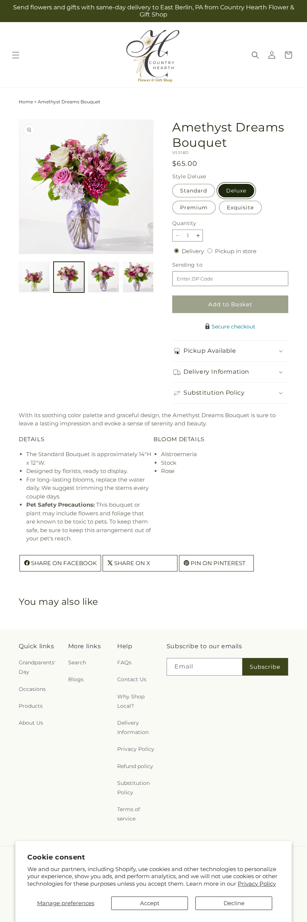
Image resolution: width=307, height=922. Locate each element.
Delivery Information (133, 727)
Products (31, 706)
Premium (194, 207)
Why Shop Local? (131, 701)
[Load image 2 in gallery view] (69, 277)
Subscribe (265, 666)
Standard (193, 190)
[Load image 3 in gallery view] (103, 277)
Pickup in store (235, 251)
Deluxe (236, 190)
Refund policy (135, 766)
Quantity (184, 223)
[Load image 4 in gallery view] (138, 277)
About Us (31, 722)
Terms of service (128, 814)
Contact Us (131, 679)
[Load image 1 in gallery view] (34, 277)
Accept (149, 903)
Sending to (198, 265)
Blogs (75, 679)
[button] (15, 55)
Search (77, 662)
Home (26, 101)
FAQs (124, 662)
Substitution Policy (133, 788)
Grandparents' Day (37, 667)
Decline (234, 903)
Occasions (32, 689)
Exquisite (240, 207)
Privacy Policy (257, 883)
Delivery (194, 251)
